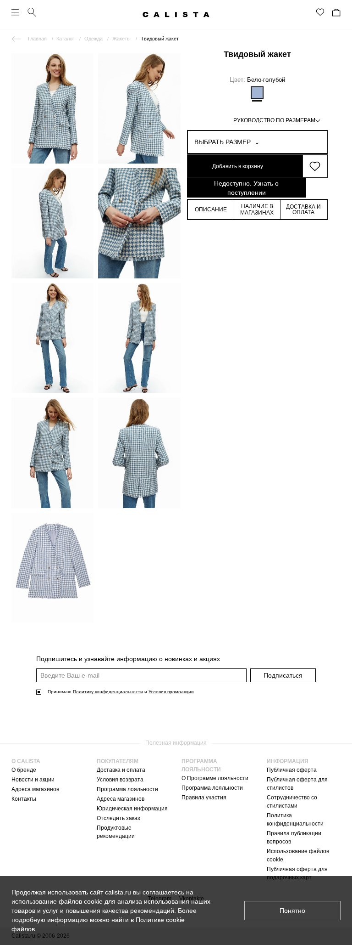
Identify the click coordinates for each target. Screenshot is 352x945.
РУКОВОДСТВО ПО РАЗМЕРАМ (274, 120)
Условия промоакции (171, 691)
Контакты (23, 799)
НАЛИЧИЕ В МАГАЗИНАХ (257, 209)
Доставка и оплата (121, 770)
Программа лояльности (127, 789)
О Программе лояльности (215, 778)
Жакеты (121, 38)
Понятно (292, 910)
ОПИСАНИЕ (211, 209)
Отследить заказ (118, 818)
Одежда (93, 38)
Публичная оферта (292, 770)
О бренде (23, 770)
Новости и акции (33, 779)
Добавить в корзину (237, 166)
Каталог (65, 38)
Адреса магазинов (35, 789)
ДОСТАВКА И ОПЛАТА (303, 209)
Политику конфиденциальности (108, 691)
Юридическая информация (132, 808)
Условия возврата (120, 779)
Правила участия (204, 797)
